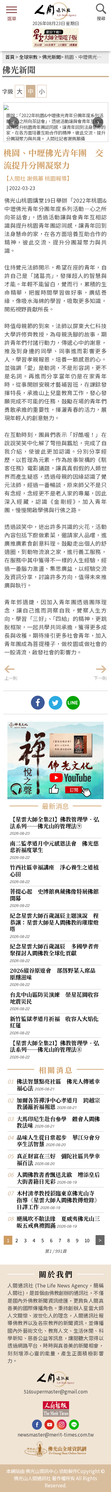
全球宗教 (28, 56)
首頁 (9, 56)
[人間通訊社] (55, 11)
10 (86, 1240)
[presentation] (13, 122)
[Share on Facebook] (38, 707)
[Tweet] (55, 707)
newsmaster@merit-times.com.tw (56, 1434)
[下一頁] (100, 1240)
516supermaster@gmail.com (56, 1391)
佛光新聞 (51, 56)
